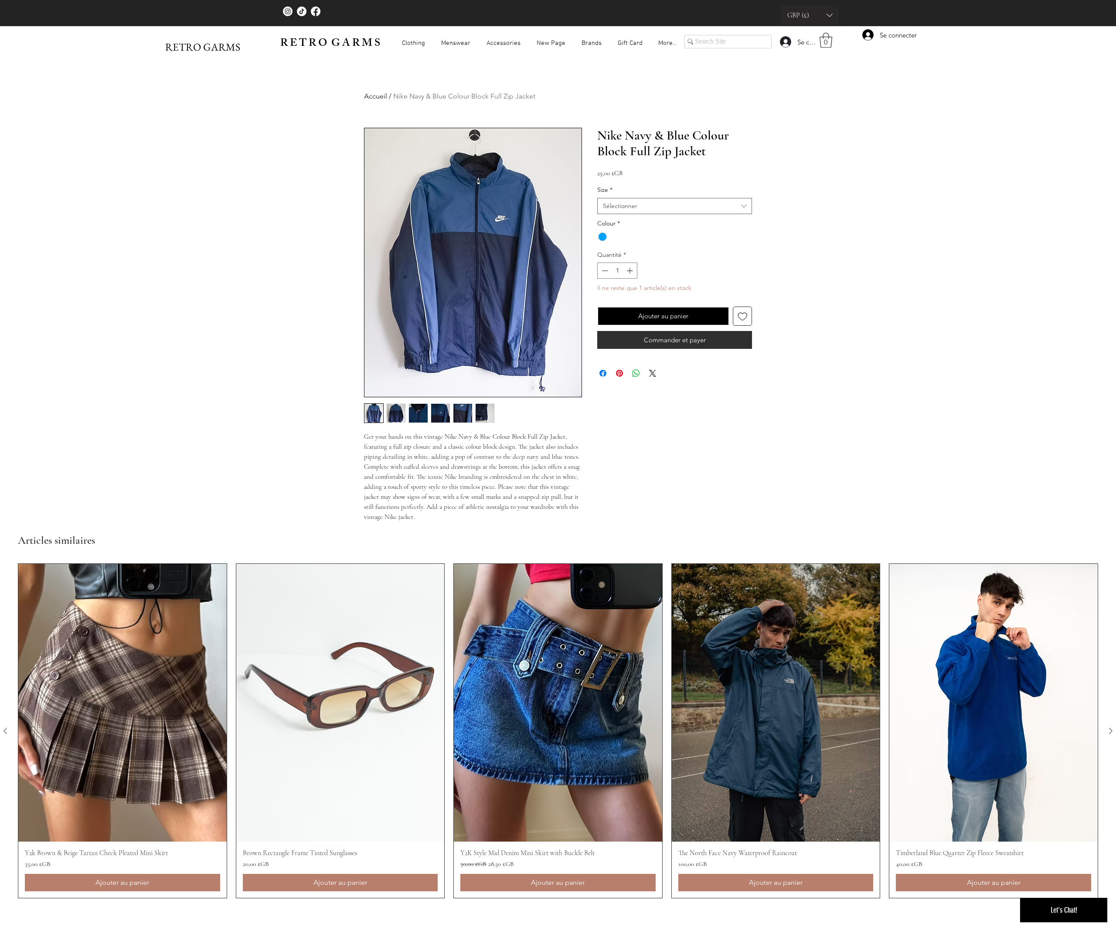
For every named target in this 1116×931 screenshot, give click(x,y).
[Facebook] (315, 11)
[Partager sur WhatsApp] (636, 373)
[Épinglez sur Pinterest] (619, 373)
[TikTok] (301, 11)
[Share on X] (652, 373)
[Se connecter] (785, 42)
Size (604, 190)
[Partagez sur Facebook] (603, 373)
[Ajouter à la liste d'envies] (742, 316)
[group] (558, 731)
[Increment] (630, 270)
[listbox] (810, 15)
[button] (810, 15)
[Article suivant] (1111, 731)
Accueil (375, 96)
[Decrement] (604, 270)
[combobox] (674, 206)
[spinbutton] (617, 270)
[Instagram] (288, 11)
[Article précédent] (5, 731)
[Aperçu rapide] (122, 703)
